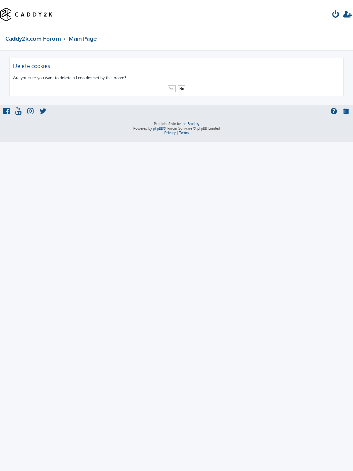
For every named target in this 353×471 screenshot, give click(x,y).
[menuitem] (336, 15)
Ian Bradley (190, 124)
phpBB (158, 128)
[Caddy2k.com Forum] (26, 13)
